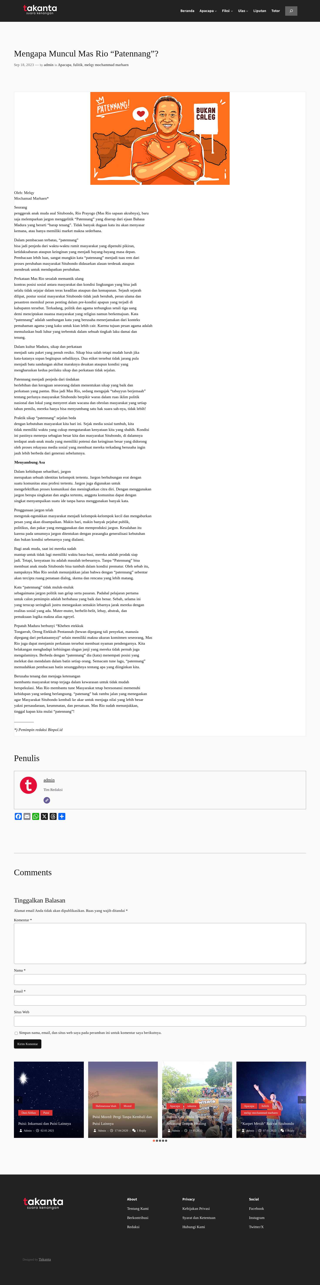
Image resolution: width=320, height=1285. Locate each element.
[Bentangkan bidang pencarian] (291, 11)
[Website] (47, 800)
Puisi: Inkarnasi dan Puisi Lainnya (44, 1124)
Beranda (187, 11)
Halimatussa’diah (106, 1106)
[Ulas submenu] (247, 11)
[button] (154, 1141)
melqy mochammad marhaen (106, 65)
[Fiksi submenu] (232, 11)
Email (20, 991)
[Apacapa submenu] (216, 11)
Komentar (23, 920)
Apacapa (64, 65)
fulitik (78, 65)
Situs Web (21, 1012)
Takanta (45, 1259)
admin (49, 65)
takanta (191, 1106)
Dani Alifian (29, 1112)
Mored (127, 1106)
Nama (20, 970)
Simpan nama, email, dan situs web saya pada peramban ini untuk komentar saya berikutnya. (90, 1033)
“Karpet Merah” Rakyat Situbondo (267, 1124)
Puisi (46, 1112)
